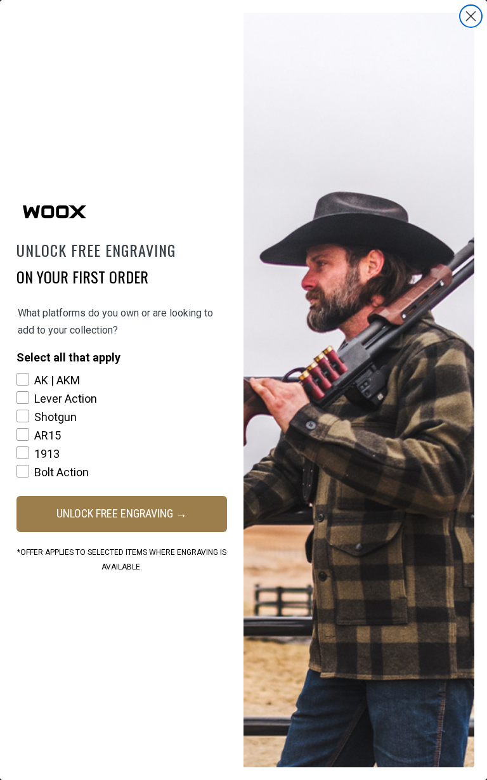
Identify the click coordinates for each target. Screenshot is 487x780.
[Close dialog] (471, 16)
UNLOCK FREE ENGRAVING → (121, 513)
